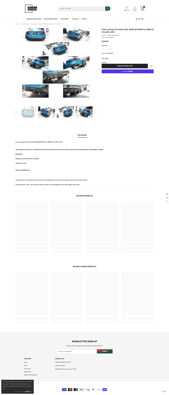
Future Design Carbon (113, 35)
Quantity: (105, 45)
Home (17, 24)
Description (82, 135)
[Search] (84, 8)
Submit (104, 351)
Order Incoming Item (125, 66)
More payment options (128, 74)
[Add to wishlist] (151, 66)
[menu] (25, 19)
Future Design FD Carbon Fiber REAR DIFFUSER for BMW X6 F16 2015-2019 (128, 30)
